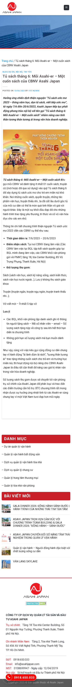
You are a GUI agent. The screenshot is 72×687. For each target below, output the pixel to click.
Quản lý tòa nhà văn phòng (19, 485)
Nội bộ (19, 72)
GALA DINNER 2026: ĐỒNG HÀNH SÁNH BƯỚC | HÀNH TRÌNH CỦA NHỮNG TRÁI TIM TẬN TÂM (41, 507)
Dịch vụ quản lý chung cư (18, 470)
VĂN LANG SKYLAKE (25, 561)
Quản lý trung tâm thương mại (21, 477)
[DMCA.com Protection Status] (36, 603)
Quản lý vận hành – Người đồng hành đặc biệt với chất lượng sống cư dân (41, 549)
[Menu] (66, 7)
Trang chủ (7, 61)
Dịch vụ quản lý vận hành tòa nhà (23, 462)
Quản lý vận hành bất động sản (22, 454)
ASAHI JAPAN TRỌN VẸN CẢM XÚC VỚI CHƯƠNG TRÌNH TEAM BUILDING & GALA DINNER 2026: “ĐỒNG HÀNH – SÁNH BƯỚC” (39, 522)
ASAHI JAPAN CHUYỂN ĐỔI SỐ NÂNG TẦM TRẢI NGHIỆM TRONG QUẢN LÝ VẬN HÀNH (41, 536)
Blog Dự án (9, 72)
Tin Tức (28, 72)
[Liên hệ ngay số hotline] (9, 677)
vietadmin (33, 91)
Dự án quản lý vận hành (17, 446)
